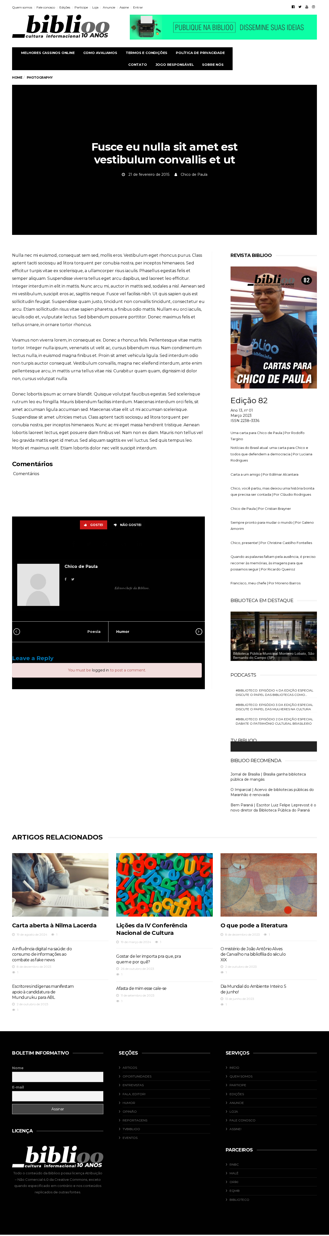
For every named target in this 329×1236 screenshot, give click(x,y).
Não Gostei (130, 525)
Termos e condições (146, 53)
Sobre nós (212, 64)
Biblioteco (239, 1200)
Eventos (130, 1138)
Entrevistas (133, 1085)
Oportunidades (137, 1076)
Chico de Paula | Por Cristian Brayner (261, 508)
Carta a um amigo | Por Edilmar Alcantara (264, 474)
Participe (81, 7)
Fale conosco (45, 7)
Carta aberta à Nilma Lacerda (54, 925)
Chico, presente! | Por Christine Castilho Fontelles (271, 543)
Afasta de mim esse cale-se (141, 988)
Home (17, 77)
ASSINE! (235, 1129)
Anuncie (109, 7)
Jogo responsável (175, 64)
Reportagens (135, 1120)
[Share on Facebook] (74, 544)
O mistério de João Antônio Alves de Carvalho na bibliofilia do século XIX (253, 954)
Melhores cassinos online (48, 53)
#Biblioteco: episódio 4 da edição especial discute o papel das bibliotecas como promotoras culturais (274, 692)
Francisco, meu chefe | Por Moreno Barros (265, 583)
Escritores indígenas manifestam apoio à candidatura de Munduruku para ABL (43, 992)
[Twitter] (299, 7)
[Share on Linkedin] (141, 544)
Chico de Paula (194, 174)
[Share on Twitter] (89, 544)
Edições (64, 7)
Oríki (234, 1182)
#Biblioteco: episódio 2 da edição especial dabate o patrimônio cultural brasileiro (274, 721)
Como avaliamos (100, 53)
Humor (122, 631)
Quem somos (22, 7)
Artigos (130, 1067)
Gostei (96, 525)
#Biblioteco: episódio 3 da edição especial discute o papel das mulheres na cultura (274, 707)
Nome (18, 1068)
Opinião (130, 1111)
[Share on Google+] (107, 544)
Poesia (93, 631)
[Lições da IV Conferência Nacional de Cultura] (164, 885)
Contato (137, 64)
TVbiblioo (131, 1129)
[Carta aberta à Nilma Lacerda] (60, 885)
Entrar (138, 7)
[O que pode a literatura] (269, 885)
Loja (95, 7)
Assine (124, 7)
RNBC (234, 1164)
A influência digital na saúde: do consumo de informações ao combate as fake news (42, 954)
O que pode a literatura (254, 925)
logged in (100, 670)
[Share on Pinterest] (124, 544)
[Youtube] (306, 7)
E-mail (18, 1087)
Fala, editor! (134, 1094)
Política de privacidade (200, 53)
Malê (234, 1173)
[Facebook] (293, 7)
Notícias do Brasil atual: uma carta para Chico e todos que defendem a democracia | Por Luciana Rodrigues (271, 454)
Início (234, 1067)
